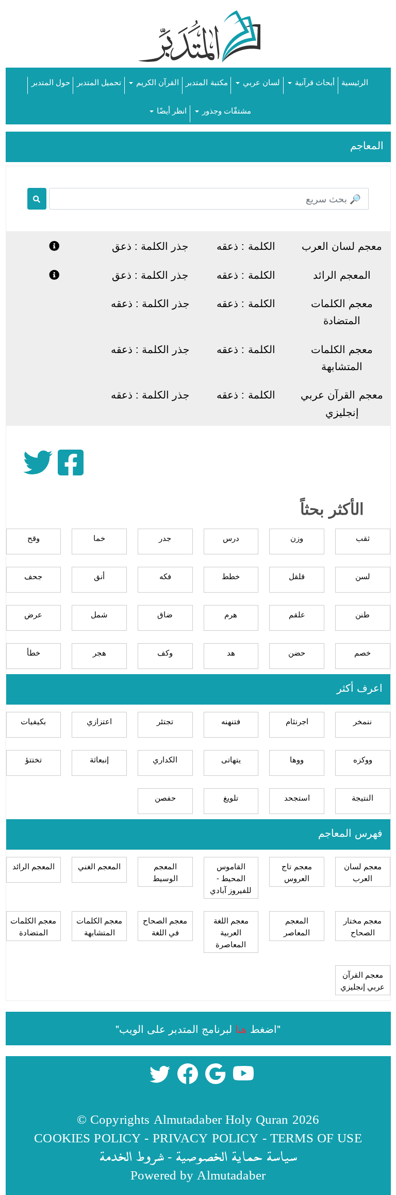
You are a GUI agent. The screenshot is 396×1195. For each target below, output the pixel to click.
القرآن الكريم (156, 81)
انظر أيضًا (171, 110)
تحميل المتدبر (99, 81)
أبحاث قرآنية (314, 81)
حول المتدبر (50, 81)
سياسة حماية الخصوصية (236, 1156)
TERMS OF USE (316, 1137)
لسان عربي (260, 81)
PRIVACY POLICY (206, 1137)
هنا (241, 1028)
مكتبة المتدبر (206, 81)
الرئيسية (354, 81)
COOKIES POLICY (87, 1137)
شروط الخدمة (131, 1156)
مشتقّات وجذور (225, 110)
